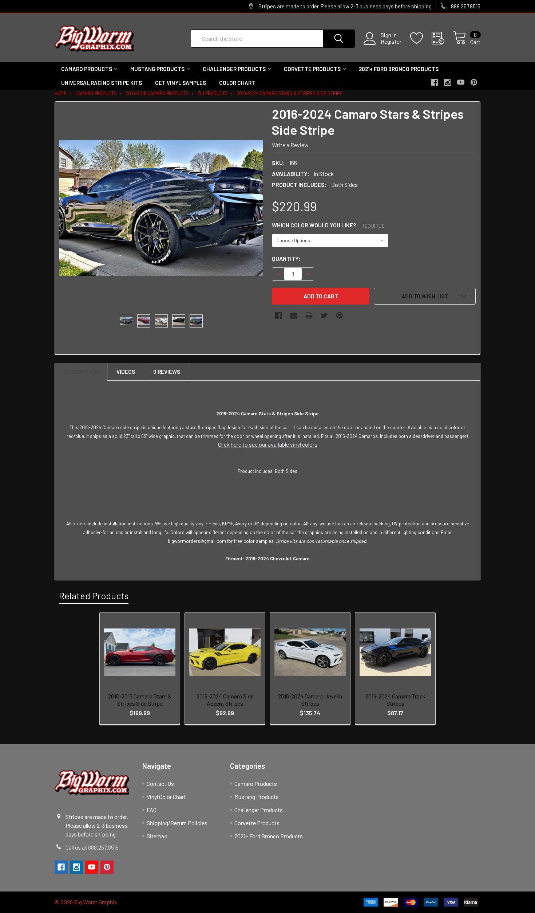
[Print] (309, 315)
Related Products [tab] (93, 595)
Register (391, 41)
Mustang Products (157, 69)
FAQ (151, 809)
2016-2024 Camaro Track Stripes (395, 700)
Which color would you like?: (328, 225)
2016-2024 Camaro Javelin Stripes (310, 700)
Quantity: (286, 258)
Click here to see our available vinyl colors (267, 444)
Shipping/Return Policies (177, 822)
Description (81, 371)
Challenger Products (234, 69)
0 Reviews (166, 371)
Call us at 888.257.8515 (92, 847)
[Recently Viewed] (442, 38)
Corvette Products (312, 69)
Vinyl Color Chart (166, 796)
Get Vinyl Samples (180, 82)
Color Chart (237, 82)
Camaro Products (86, 69)
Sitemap (157, 835)
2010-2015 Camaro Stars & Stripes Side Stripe (139, 700)
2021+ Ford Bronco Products (399, 69)
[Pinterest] (339, 315)
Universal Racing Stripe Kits (101, 82)
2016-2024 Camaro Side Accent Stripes (225, 700)
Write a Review (290, 144)
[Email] (293, 315)
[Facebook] (278, 315)
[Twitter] (324, 315)
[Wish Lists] (421, 38)
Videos (125, 371)
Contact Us (160, 783)
